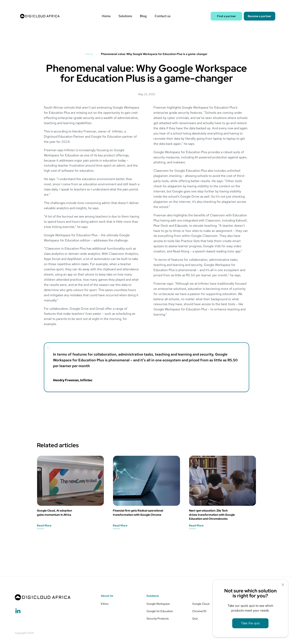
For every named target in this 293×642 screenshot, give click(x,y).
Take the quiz (250, 623)
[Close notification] (283, 585)
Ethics (104, 604)
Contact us (162, 16)
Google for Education (159, 611)
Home (106, 16)
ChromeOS (199, 611)
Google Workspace (158, 604)
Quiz (195, 618)
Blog (143, 16)
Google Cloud (200, 604)
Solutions (125, 16)
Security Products (157, 618)
